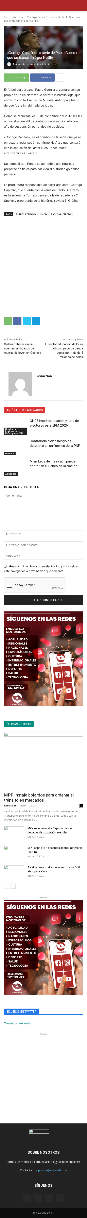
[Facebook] (17, 321)
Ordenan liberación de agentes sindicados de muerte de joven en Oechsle (22, 348)
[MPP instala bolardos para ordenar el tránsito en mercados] (43, 761)
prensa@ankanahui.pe (52, 1170)
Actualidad (10, 473)
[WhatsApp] (8, 321)
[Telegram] (36, 321)
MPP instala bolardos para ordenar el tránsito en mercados (39, 798)
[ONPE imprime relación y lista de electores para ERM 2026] (16, 426)
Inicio (7, 17)
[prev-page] (6, 886)
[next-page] (13, 886)
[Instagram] (38, 1198)
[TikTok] (49, 1198)
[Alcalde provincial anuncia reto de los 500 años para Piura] (14, 872)
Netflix (43, 214)
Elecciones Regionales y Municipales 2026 (14, 431)
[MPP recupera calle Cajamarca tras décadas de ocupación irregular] (14, 833)
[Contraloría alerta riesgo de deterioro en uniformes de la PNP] (16, 447)
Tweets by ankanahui (18, 1023)
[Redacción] (9, 64)
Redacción (19, 64)
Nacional (18, 17)
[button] (6, 5)
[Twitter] (27, 321)
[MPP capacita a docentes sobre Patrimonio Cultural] (14, 853)
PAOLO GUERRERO (61, 214)
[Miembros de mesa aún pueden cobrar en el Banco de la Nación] (16, 467)
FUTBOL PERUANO (26, 214)
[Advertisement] (43, 261)
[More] (60, 77)
